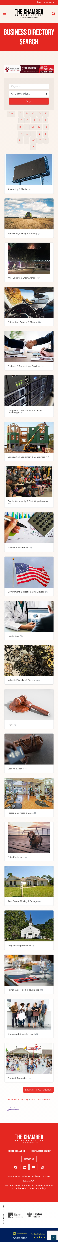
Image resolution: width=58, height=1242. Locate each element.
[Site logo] (29, 13)
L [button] (26, 125)
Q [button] (27, 132)
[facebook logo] (16, 1165)
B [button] (27, 112)
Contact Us (29, 1157)
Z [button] (33, 145)
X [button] (40, 138)
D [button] (40, 112)
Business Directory (18, 1098)
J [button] (45, 118)
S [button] (39, 132)
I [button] (39, 118)
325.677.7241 (29, 1179)
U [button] (20, 138)
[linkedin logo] (25, 1165)
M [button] (32, 125)
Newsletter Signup (41, 1149)
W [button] (33, 138)
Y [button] (46, 138)
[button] (38, 1088)
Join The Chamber (40, 1098)
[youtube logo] (33, 1165)
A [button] (20, 112)
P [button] (20, 132)
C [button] (33, 112)
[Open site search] (53, 13)
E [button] (46, 112)
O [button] (46, 125)
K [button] (20, 125)
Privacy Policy (39, 1187)
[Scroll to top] (53, 1237)
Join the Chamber (16, 1149)
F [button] (21, 118)
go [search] (30, 99)
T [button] (45, 132)
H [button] (34, 118)
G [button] (27, 118)
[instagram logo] (42, 1165)
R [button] (33, 132)
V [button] (26, 138)
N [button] (39, 125)
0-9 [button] (11, 112)
